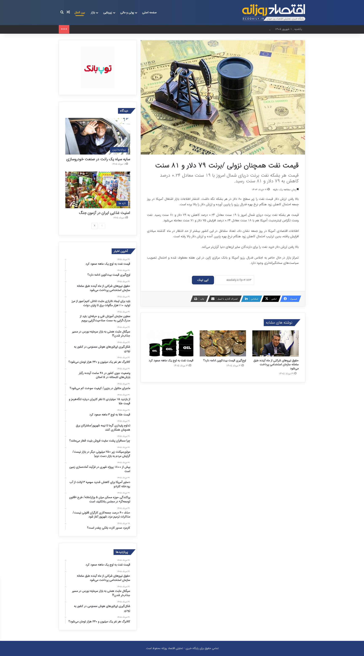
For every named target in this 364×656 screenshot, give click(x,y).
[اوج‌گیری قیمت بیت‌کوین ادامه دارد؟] (223, 343)
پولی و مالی (127, 12)
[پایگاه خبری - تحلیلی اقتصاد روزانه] (273, 12)
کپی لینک (203, 280)
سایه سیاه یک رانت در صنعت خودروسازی (98, 159)
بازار (93, 12)
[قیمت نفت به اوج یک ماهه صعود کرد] (170, 343)
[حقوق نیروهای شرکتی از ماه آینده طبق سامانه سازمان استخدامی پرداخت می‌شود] (275, 343)
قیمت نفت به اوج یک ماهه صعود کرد (171, 360)
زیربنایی (107, 12)
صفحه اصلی (149, 12)
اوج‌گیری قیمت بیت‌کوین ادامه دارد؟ (224, 360)
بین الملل (79, 12)
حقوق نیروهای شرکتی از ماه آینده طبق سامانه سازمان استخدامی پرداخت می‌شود (116, 29)
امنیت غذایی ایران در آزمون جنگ (104, 213)
